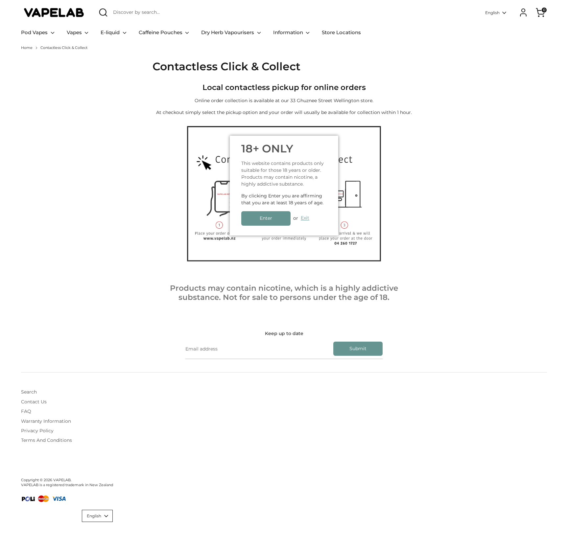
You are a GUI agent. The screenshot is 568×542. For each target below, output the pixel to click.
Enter (266, 218)
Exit (305, 218)
